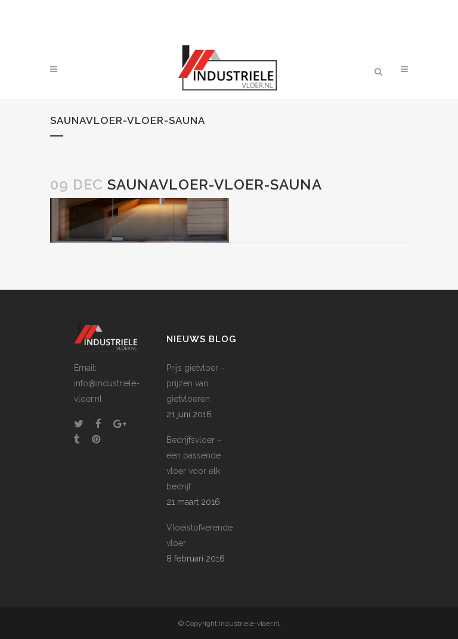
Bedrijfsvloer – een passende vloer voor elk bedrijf (194, 463)
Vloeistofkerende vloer (199, 535)
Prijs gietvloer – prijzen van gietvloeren (195, 383)
